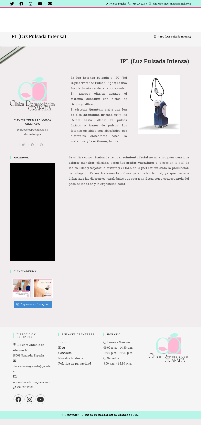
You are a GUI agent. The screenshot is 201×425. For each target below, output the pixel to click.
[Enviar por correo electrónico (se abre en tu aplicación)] (50, 4)
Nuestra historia (70, 358)
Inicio (62, 342)
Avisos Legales (119, 3)
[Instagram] (41, 144)
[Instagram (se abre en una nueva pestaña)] (30, 4)
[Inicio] (155, 36)
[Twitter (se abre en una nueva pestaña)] (13, 4)
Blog (61, 347)
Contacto (65, 353)
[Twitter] (23, 144)
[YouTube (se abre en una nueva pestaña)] (40, 4)
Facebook (21, 157)
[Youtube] (40, 399)
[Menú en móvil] (189, 17)
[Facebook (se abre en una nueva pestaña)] (21, 4)
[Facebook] (32, 144)
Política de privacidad (74, 363)
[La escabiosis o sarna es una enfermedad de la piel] (21, 288)
